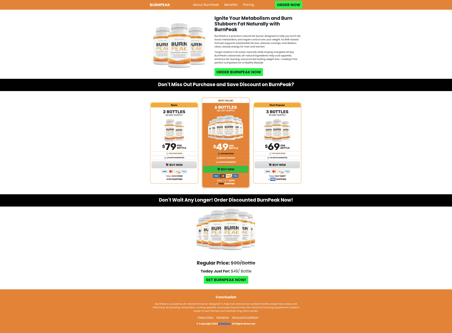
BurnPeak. (224, 323)
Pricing (248, 4)
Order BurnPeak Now (238, 72)
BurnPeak (160, 4)
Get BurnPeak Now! (226, 279)
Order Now (288, 4)
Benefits (231, 4)
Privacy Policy (205, 317)
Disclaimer (222, 317)
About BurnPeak (206, 4)
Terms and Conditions (245, 317)
